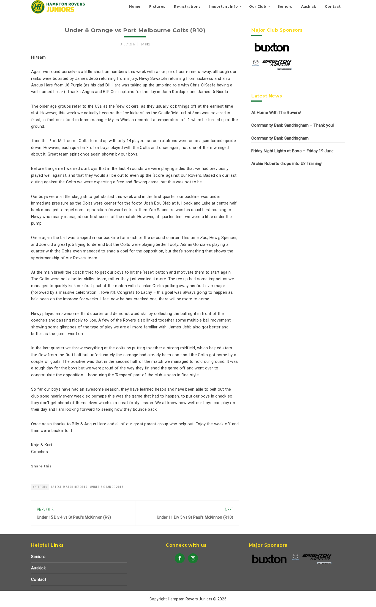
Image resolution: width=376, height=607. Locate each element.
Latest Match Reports (69, 486)
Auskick (38, 567)
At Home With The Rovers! (276, 112)
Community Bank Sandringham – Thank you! (292, 125)
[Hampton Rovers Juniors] (58, 12)
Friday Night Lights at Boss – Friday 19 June (292, 150)
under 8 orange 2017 (106, 486)
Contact (38, 579)
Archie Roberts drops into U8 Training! (287, 163)
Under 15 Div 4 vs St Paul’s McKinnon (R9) (74, 517)
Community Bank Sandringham (280, 138)
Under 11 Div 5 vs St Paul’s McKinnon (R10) (195, 517)
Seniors (38, 556)
